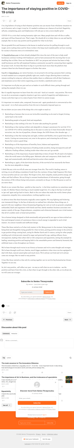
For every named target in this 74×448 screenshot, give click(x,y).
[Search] (70, 358)
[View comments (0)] (10, 21)
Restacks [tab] (14, 333)
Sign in (68, 3)
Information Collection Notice (36, 409)
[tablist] (10, 333)
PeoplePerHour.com (11, 55)
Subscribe (61, 3)
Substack (27, 444)
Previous (9, 320)
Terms (44, 434)
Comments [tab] (6, 333)
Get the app (46, 439)
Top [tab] (4, 358)
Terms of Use (46, 407)
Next (66, 320)
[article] (37, 368)
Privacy (38, 434)
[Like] (3, 372)
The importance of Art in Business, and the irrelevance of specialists (29, 377)
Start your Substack (32, 439)
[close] (55, 382)
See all (5, 405)
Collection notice (52, 434)
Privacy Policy (51, 409)
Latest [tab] (9, 358)
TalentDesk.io (14, 73)
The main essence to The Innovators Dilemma (20, 363)
